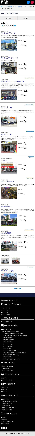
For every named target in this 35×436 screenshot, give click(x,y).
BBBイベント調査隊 (9, 339)
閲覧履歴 (4, 389)
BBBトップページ (11, 300)
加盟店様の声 (6, 405)
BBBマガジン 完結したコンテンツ (11, 359)
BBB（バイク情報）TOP (6, 6)
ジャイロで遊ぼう (8, 346)
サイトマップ (5, 423)
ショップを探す (18, 6)
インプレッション (8, 344)
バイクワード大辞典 (7, 380)
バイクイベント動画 (8, 370)
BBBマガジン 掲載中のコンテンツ (11, 331)
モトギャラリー (8, 348)
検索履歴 (4, 391)
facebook (2, 428)
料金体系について (7, 403)
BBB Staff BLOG (8, 337)
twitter (5, 428)
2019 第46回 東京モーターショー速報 (13, 333)
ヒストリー (5, 378)
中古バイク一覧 (6, 308)
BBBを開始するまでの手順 (10, 401)
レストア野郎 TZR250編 (10, 350)
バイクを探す (5, 310)
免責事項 (4, 419)
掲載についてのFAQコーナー (10, 407)
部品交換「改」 (8, 357)
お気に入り (5, 387)
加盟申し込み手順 (7, 409)
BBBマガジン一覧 (6, 329)
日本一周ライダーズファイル (11, 354)
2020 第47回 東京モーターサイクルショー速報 (15, 335)
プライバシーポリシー (7, 421)
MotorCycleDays (8, 342)
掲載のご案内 (5, 399)
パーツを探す (5, 312)
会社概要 (4, 417)
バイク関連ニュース (7, 321)
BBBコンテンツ (7, 368)
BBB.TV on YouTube (7, 366)
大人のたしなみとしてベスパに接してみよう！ (15, 352)
